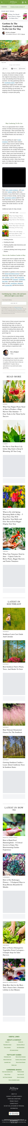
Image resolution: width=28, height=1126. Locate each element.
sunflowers (22, 279)
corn (22, 190)
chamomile (20, 277)
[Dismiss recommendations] (26, 11)
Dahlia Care (14, 1065)
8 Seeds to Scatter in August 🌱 (18, 6)
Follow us (15, 68)
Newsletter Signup (7, 1044)
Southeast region (9, 82)
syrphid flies (8, 285)
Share (6, 68)
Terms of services (18, 307)
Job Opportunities (20, 1047)
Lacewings (13, 283)
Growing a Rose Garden (20, 1059)
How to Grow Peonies (20, 1062)
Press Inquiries (7, 1047)
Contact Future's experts (14, 1096)
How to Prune (7, 1074)
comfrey (7, 277)
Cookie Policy (14, 1103)
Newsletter (23, 68)
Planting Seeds (20, 1071)
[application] (14, 175)
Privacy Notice (19, 308)
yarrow (12, 277)
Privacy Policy (14, 1101)
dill (3, 277)
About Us (7, 1041)
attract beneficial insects (12, 273)
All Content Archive (14, 1050)
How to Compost (20, 1077)
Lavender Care (7, 1062)
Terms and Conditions (14, 1098)
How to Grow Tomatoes (21, 1056)
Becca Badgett (11, 32)
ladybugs (20, 283)
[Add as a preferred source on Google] (14, 1113)
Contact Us (20, 1041)
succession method (10, 198)
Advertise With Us (21, 1044)
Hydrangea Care (7, 1056)
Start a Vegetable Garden (14, 1080)
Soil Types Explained (7, 1077)
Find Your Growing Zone (7, 1071)
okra (7, 190)
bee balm (5, 281)
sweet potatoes (13, 190)
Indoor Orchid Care (7, 1059)
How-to (23, 34)
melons (10, 192)
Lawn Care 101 (20, 1074)
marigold (15, 279)
